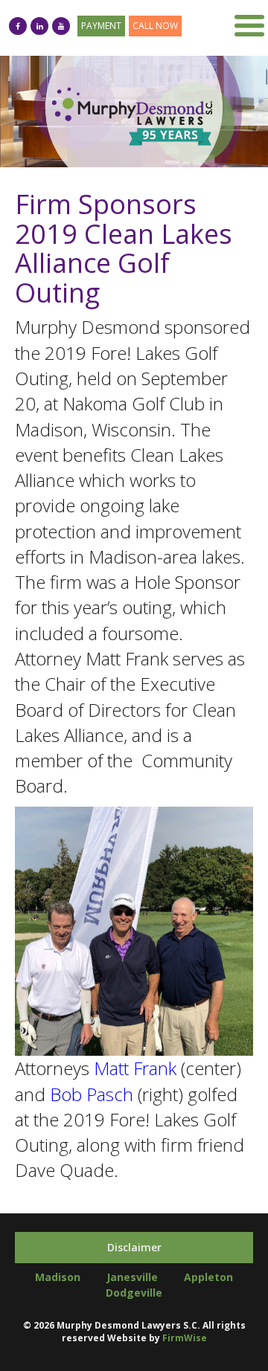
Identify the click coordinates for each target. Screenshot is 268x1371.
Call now (155, 25)
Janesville (132, 1277)
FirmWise (184, 1338)
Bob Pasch (91, 1094)
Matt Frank (135, 1068)
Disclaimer (134, 1247)
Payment (101, 25)
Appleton (208, 1277)
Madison (57, 1277)
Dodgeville (134, 1292)
